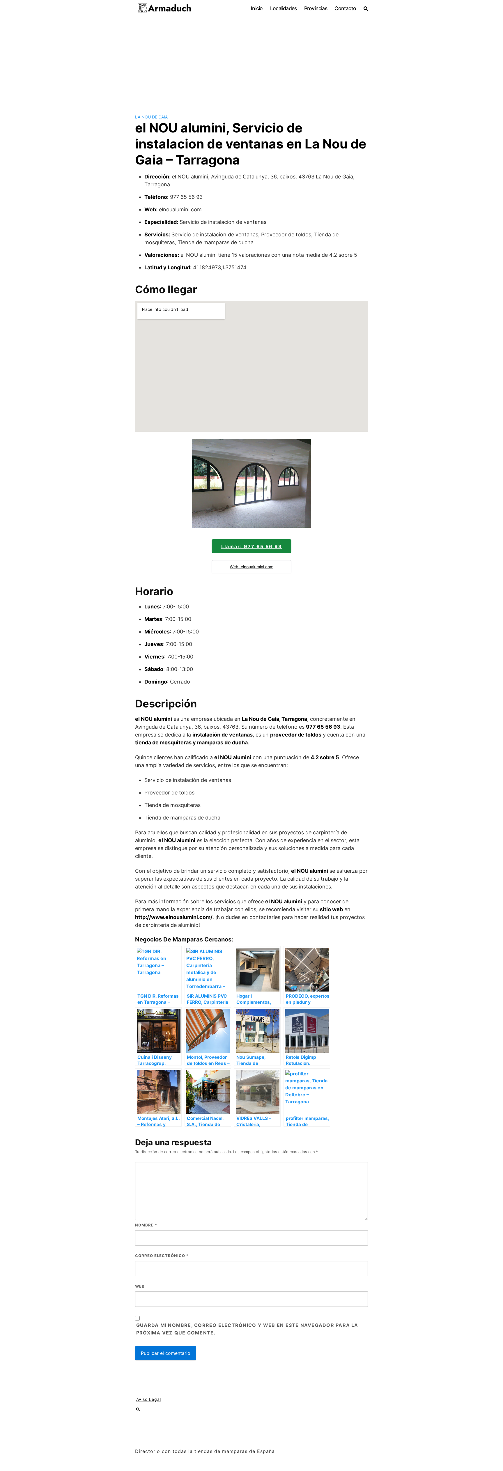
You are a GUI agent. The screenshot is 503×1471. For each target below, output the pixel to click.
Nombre (146, 1225)
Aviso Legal (148, 1399)
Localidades (283, 8)
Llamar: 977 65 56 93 (251, 546)
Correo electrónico (162, 1255)
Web (140, 1286)
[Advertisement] (251, 61)
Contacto (345, 8)
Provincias (315, 8)
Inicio (257, 8)
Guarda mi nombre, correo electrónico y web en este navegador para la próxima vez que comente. (247, 1329)
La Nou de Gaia (151, 116)
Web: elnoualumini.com (251, 566)
